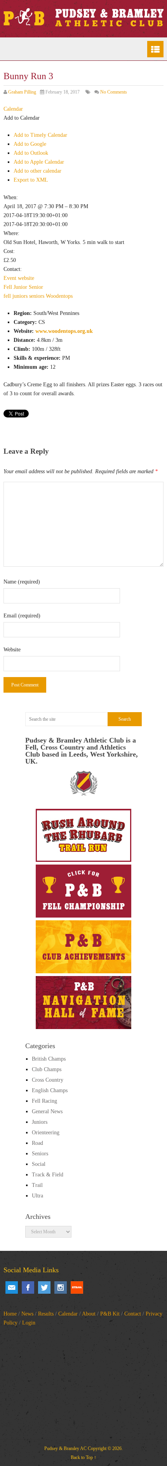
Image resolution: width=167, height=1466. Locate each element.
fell (7, 296)
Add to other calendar (37, 171)
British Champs (49, 1059)
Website (12, 650)
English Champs (50, 1090)
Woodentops (59, 296)
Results (46, 1314)
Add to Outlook (31, 153)
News (27, 1314)
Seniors (40, 1154)
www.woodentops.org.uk (64, 331)
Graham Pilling (22, 92)
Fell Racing (44, 1101)
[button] (21, 118)
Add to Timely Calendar (40, 135)
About (89, 1314)
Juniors (39, 1122)
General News (47, 1111)
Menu (155, 49)
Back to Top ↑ (83, 1457)
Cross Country (47, 1080)
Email (11, 1287)
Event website (18, 278)
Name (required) (21, 582)
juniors (20, 296)
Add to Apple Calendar (39, 162)
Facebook (28, 1287)
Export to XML (31, 180)
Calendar (68, 1314)
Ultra (37, 1196)
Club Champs (46, 1069)
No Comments (113, 92)
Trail (37, 1185)
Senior (36, 287)
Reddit (77, 1287)
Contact (132, 1314)
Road (37, 1143)
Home (10, 1314)
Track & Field (47, 1175)
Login (28, 1323)
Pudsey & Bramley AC (65, 1448)
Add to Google (30, 144)
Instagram (60, 1287)
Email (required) (21, 616)
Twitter (44, 1287)
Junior (20, 287)
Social (38, 1164)
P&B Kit (110, 1314)
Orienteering (45, 1132)
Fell (7, 287)
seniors (36, 296)
